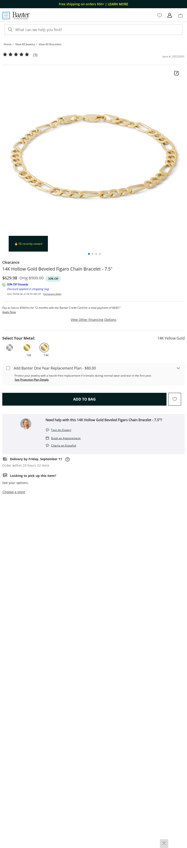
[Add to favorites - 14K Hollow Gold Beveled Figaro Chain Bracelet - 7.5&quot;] (174, 399)
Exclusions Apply (52, 293)
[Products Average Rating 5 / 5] (16, 54)
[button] (89, 254)
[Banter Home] (21, 15)
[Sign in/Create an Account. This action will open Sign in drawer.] (169, 15)
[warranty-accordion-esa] (178, 368)
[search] (10, 29)
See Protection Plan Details (32, 380)
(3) (35, 55)
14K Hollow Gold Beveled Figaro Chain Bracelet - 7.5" (57, 269)
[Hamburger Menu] (6, 15)
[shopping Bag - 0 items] (182, 17)
